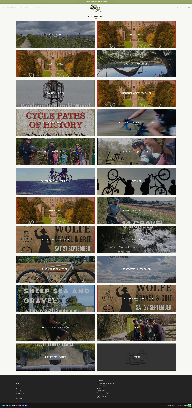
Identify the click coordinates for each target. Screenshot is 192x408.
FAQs (17, 388)
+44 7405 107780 (101, 386)
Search (17, 383)
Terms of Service (20, 393)
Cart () (184, 8)
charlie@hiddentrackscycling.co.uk (105, 383)
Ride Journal (40, 8)
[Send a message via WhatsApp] (189, 405)
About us (18, 386)
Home (3, 8)
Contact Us (18, 391)
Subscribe (180, 401)
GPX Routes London (12, 8)
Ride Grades (19, 398)
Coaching (32, 8)
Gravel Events (24, 8)
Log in (179, 8)
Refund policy (19, 395)
